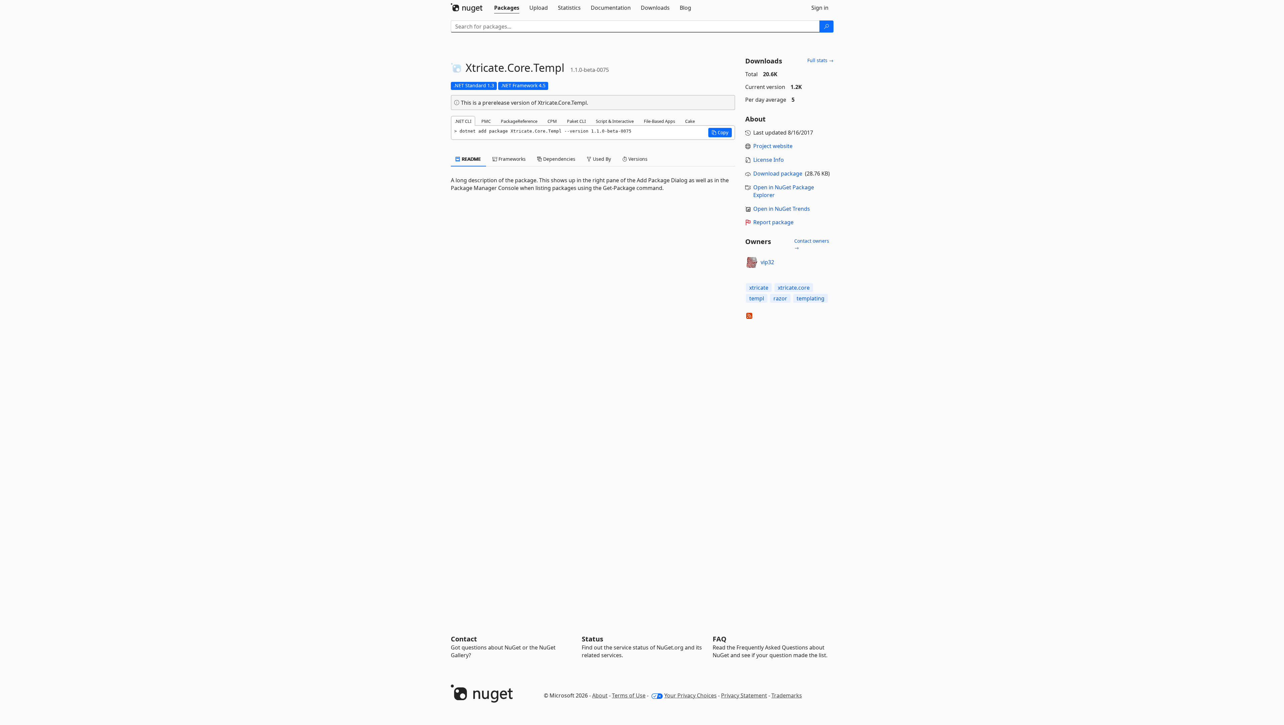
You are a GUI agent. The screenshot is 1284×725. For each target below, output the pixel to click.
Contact (464, 638)
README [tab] (471, 159)
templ (756, 298)
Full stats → (820, 60)
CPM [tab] (552, 121)
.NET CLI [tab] (463, 121)
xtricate (758, 287)
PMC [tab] (486, 121)
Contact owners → (811, 244)
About (600, 695)
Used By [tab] (601, 159)
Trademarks (786, 695)
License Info (768, 159)
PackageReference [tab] (519, 121)
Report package (773, 222)
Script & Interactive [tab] (615, 121)
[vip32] (752, 262)
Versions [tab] (637, 159)
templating (810, 298)
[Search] (826, 26)
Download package (777, 173)
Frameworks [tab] (511, 159)
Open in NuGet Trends (781, 208)
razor (780, 298)
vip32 (767, 262)
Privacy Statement (744, 695)
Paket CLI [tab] (576, 121)
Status (592, 638)
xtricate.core (794, 287)
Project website (773, 146)
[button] (720, 132)
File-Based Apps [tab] (659, 121)
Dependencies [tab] (558, 159)
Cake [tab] (690, 121)
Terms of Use (629, 695)
